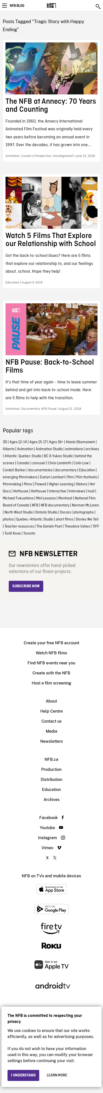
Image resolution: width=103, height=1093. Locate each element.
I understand (23, 1075)
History (81, 484)
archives (92, 449)
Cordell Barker (14, 470)
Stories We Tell (87, 519)
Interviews (76, 491)
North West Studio (18, 512)
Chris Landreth (59, 463)
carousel (39, 463)
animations (74, 449)
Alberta (8, 449)
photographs (84, 512)
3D (5, 442)
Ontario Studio (46, 512)
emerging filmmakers (20, 477)
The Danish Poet (49, 526)
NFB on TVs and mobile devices (51, 876)
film (70, 477)
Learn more (57, 1075)
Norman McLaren (85, 505)
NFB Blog (17, 6)
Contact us (52, 721)
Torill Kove (12, 533)
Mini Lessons (46, 498)
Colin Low (81, 463)
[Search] (98, 6)
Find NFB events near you (51, 663)
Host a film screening (51, 683)
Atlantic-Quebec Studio (23, 456)
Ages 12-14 (18, 442)
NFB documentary (55, 505)
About (51, 701)
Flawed (40, 484)
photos (8, 519)
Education (87, 470)
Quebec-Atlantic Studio (34, 519)
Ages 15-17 (38, 442)
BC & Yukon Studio (58, 456)
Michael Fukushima (18, 498)
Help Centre (51, 711)
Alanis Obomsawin (80, 442)
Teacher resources (19, 526)
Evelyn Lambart (52, 477)
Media (51, 731)
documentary (65, 470)
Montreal (65, 498)
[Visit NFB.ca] (60, 5)
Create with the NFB (51, 673)
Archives (52, 799)
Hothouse (20, 491)
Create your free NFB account (51, 643)
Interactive (57, 491)
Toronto (29, 533)
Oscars (65, 512)
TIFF (95, 526)
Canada (23, 463)
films (28, 484)
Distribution (51, 779)
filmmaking (12, 484)
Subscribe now (26, 586)
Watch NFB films (51, 653)
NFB (35, 505)
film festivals (86, 477)
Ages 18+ (56, 442)
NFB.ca (51, 759)
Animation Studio (49, 449)
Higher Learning (61, 484)
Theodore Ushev (77, 526)
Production (51, 769)
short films (64, 519)
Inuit (91, 491)
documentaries (40, 470)
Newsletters (51, 741)
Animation (25, 449)
